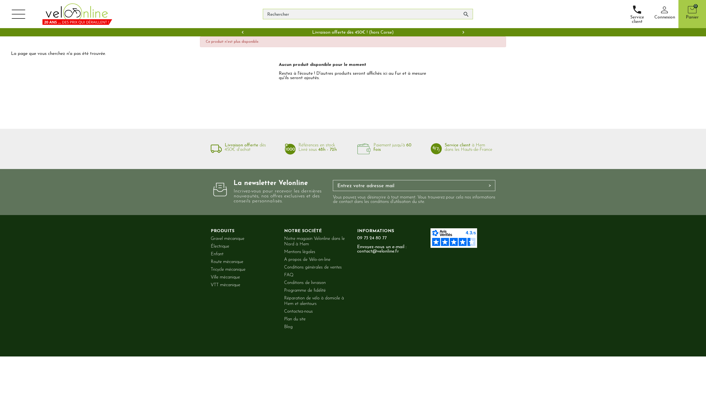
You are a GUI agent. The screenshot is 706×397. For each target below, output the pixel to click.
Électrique (220, 246)
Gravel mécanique (227, 239)
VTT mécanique (225, 285)
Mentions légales (299, 252)
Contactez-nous (298, 311)
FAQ (288, 275)
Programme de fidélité (305, 290)
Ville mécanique (225, 277)
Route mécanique (227, 262)
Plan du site (295, 319)
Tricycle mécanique (228, 269)
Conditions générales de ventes (313, 267)
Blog (288, 327)
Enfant (217, 254)
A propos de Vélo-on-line (307, 259)
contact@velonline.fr (378, 251)
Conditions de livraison (305, 283)
